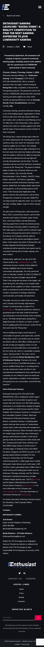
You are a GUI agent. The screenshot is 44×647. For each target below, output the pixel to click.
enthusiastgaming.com (11, 491)
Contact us (15, 579)
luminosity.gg (26, 495)
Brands (21, 597)
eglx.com (35, 479)
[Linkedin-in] (24, 573)
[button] (39, 7)
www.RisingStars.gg (25, 262)
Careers (31, 579)
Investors (21, 601)
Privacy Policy (25, 644)
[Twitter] (20, 573)
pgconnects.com (28, 485)
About (21, 589)
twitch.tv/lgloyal (8, 309)
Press (21, 593)
